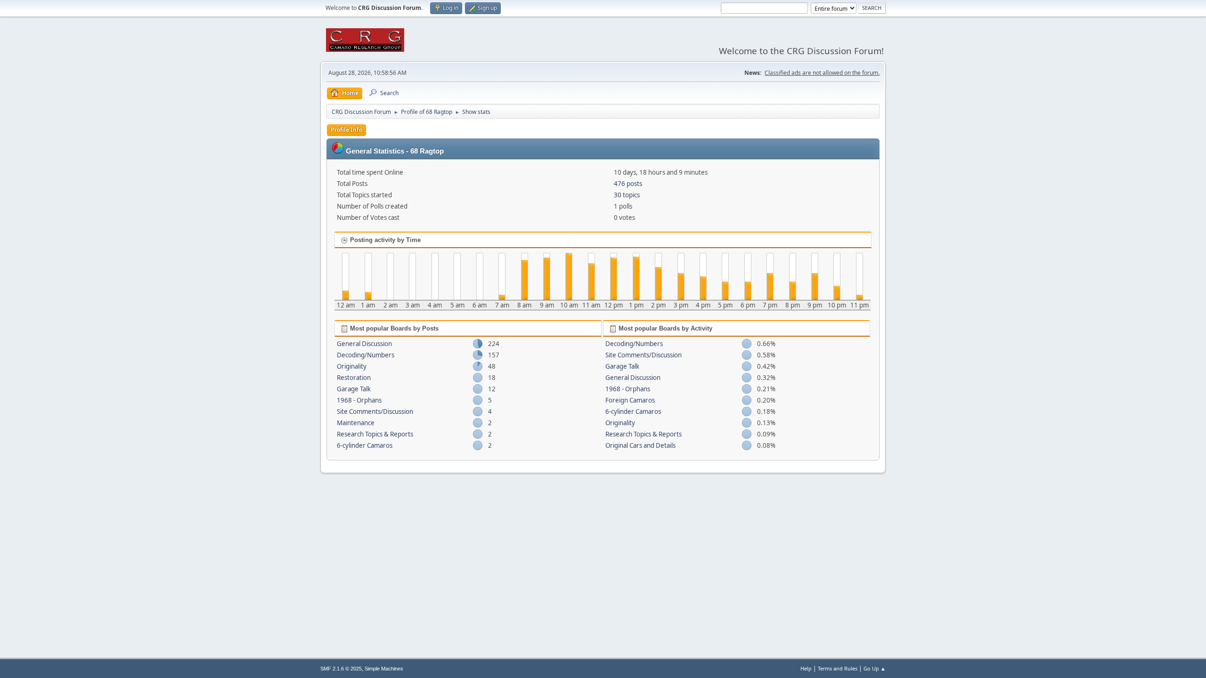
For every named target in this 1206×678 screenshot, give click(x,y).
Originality (352, 366)
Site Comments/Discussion (375, 411)
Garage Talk (354, 389)
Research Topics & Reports (375, 434)
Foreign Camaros (630, 400)
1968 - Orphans (359, 400)
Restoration (354, 377)
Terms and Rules (837, 668)
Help (806, 668)
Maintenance (356, 423)
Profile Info (346, 130)
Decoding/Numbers (365, 355)
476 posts (628, 183)
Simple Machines (384, 668)
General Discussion (364, 343)
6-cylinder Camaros (364, 445)
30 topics (627, 195)
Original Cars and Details (640, 445)
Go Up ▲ (875, 668)
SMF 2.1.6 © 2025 (341, 668)
